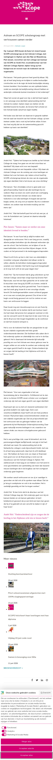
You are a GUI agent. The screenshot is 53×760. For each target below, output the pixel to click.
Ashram (18, 46)
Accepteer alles (26, 755)
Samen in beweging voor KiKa (22, 657)
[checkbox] (8, 727)
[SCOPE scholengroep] (26, 6)
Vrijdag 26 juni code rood (19, 638)
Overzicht (46, 693)
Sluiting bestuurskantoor (20, 574)
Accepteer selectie (26, 748)
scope (23, 46)
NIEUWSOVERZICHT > (13, 668)
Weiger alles (27, 741)
